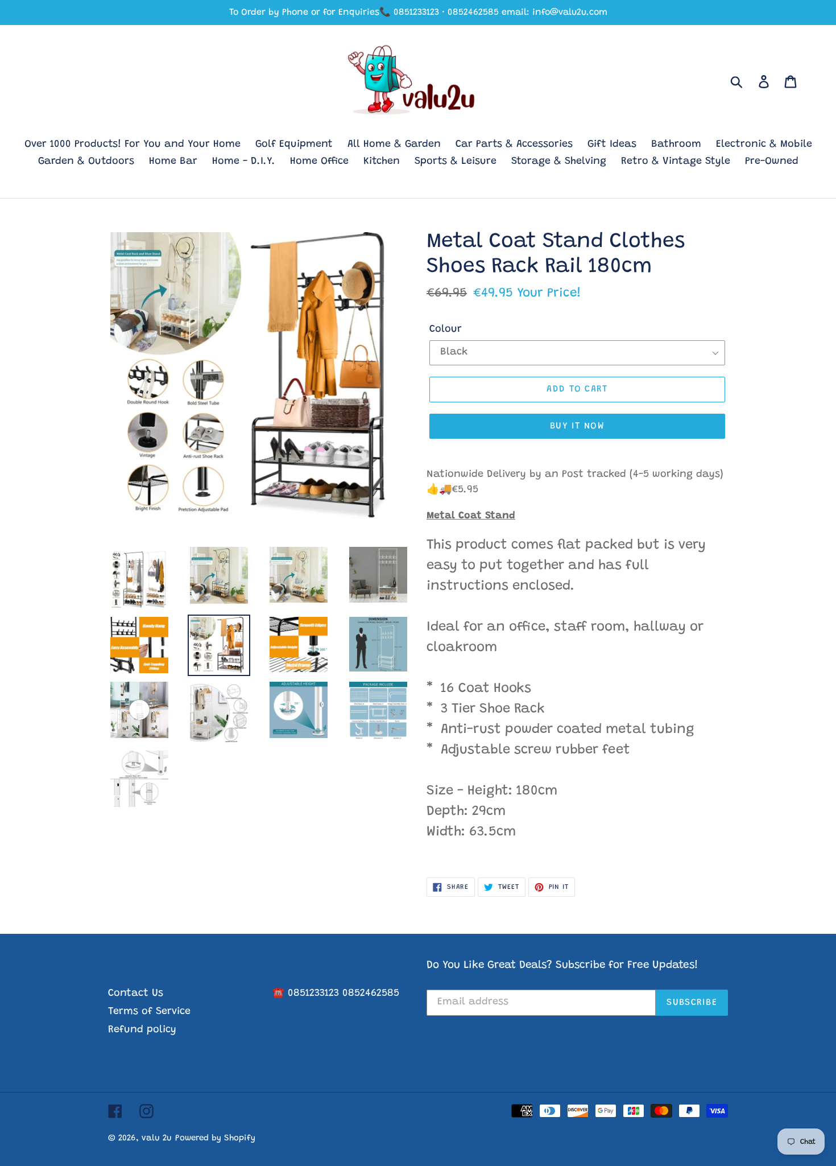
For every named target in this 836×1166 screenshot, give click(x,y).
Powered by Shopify (215, 1138)
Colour (445, 329)
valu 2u (157, 1138)
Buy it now (577, 426)
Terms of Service (149, 1012)
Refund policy (142, 1030)
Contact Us (135, 993)
